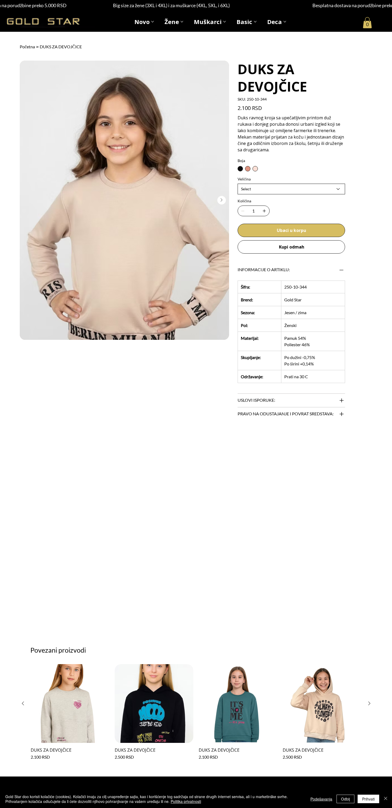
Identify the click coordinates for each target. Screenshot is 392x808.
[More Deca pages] (284, 21)
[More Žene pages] (182, 21)
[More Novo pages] (152, 21)
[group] (196, 712)
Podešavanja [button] (321, 799)
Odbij (345, 799)
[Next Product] (369, 703)
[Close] (385, 799)
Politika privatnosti (186, 801)
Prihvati (368, 799)
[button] (367, 22)
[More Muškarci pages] (224, 21)
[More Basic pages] (255, 21)
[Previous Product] (23, 703)
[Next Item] (221, 200)
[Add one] (264, 211)
